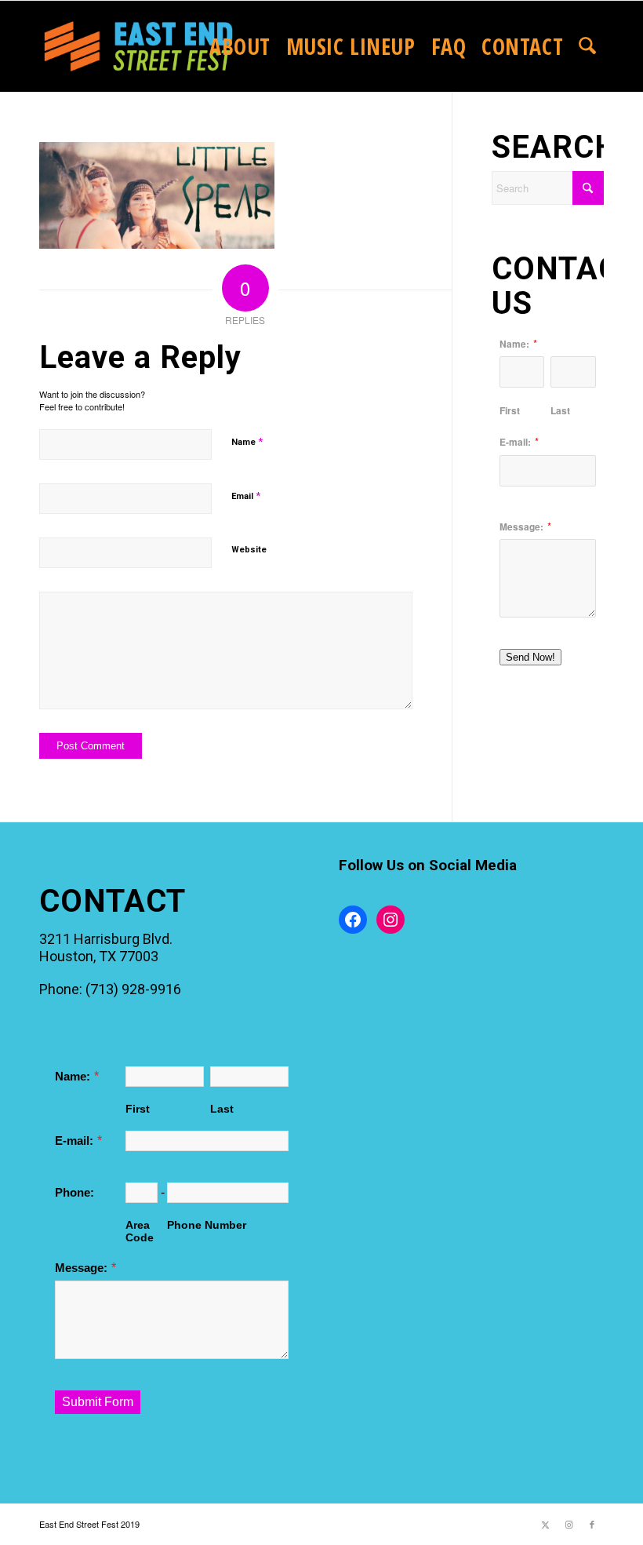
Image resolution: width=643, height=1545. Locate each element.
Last (560, 410)
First (510, 410)
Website (249, 550)
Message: (521, 527)
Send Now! (530, 657)
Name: (514, 344)
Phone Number (206, 1225)
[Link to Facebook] (592, 1524)
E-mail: (515, 442)
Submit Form (97, 1401)
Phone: (74, 1192)
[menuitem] (240, 46)
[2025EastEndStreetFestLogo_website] (138, 46)
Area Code (139, 1231)
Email (245, 495)
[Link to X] (545, 1524)
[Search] (587, 46)
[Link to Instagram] (568, 1524)
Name (247, 441)
